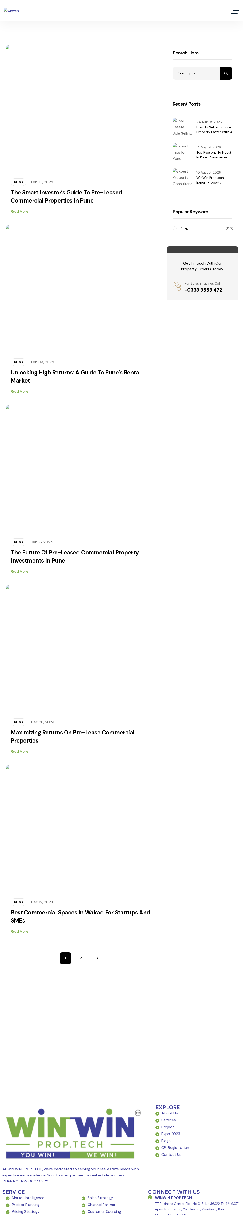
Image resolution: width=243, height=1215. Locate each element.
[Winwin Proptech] (150, 1197)
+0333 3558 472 (203, 290)
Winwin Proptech (173, 1197)
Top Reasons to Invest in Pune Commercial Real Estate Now (213, 157)
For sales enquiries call (202, 283)
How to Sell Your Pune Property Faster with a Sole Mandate (214, 132)
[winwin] (11, 11)
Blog (18, 182)
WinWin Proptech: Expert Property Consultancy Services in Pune (213, 184)
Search (226, 73)
